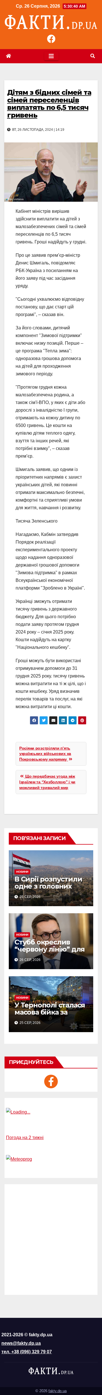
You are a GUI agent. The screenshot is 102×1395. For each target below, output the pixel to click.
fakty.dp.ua (57, 1391)
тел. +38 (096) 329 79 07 (26, 1351)
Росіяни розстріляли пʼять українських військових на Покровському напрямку (45, 753)
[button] (92, 56)
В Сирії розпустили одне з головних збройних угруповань (48, 889)
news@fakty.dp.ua (21, 1343)
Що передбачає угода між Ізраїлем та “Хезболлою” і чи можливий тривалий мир (47, 782)
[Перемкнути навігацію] (51, 56)
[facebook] (51, 1081)
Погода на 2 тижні (25, 1137)
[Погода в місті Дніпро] (51, 1112)
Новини (22, 871)
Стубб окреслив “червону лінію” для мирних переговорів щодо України (50, 952)
